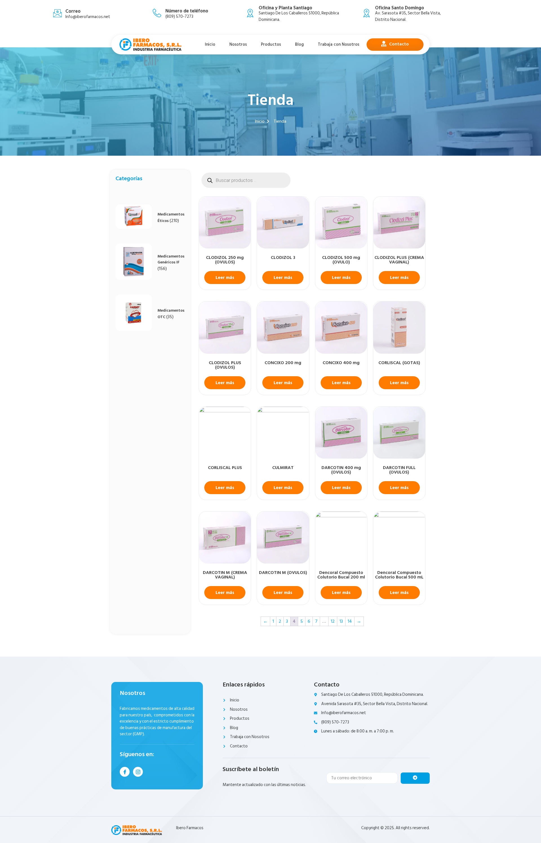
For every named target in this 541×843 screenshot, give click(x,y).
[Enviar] (415, 778)
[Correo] (57, 13)
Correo (73, 11)
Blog (299, 44)
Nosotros (238, 44)
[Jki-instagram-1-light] (138, 772)
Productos (271, 44)
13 (341, 621)
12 (333, 621)
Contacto (399, 44)
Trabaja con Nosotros (338, 44)
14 (350, 621)
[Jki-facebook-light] (125, 772)
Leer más (225, 277)
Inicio (210, 44)
